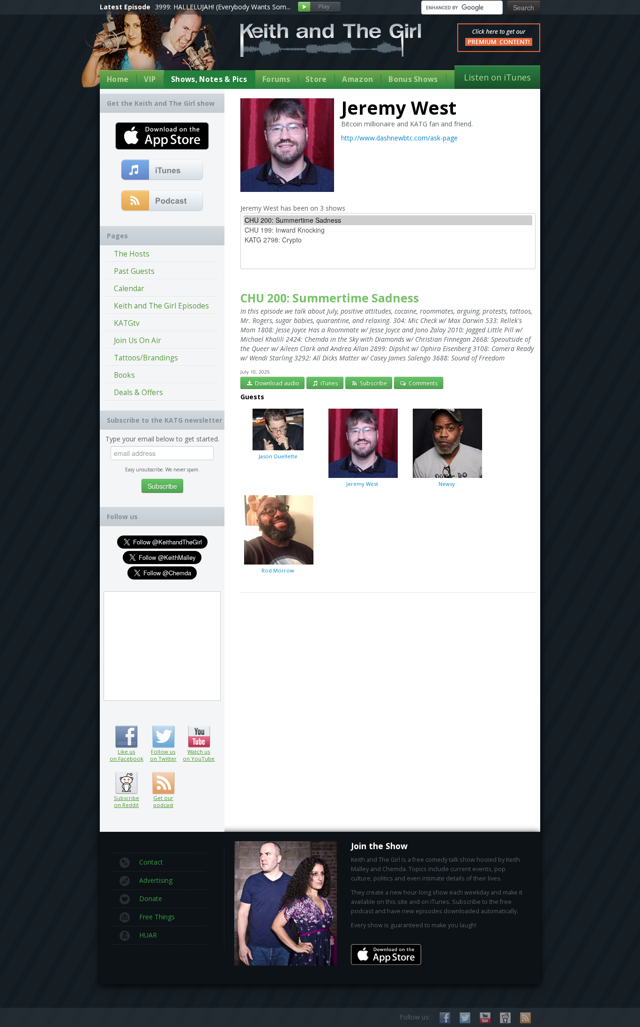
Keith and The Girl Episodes (161, 306)
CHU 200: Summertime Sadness (329, 298)
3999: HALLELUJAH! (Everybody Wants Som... (222, 6)
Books (124, 375)
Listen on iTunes (497, 77)
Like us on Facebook (126, 737)
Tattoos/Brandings (146, 358)
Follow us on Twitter (163, 737)
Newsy (447, 483)
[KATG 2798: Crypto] (388, 240)
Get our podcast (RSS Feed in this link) (162, 201)
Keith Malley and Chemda (154, 47)
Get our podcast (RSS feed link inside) (163, 783)
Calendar (129, 288)
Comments (422, 383)
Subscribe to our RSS (525, 1017)
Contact (151, 862)
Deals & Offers (138, 392)
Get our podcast (163, 801)
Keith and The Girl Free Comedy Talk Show (330, 40)
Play (319, 7)
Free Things (157, 916)
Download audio (276, 383)
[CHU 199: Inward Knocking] (388, 230)
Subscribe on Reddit (126, 783)
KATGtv (127, 323)
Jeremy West (362, 483)
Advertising (155, 880)
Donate (150, 898)
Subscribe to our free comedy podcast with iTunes (162, 170)
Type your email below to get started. (162, 438)
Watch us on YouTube (198, 737)
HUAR (148, 935)
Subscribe (372, 383)
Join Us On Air (137, 340)
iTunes (328, 383)
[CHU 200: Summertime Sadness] (388, 220)
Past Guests (134, 271)
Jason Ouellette (278, 456)
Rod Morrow (277, 570)
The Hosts (131, 254)
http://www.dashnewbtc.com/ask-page (399, 137)
